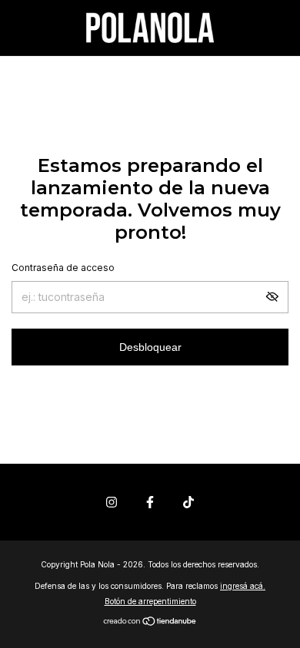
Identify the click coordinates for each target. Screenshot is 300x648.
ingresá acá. (242, 585)
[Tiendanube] (150, 622)
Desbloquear (150, 347)
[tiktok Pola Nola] (188, 502)
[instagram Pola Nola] (111, 502)
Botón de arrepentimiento (150, 601)
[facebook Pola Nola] (150, 502)
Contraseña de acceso (63, 267)
